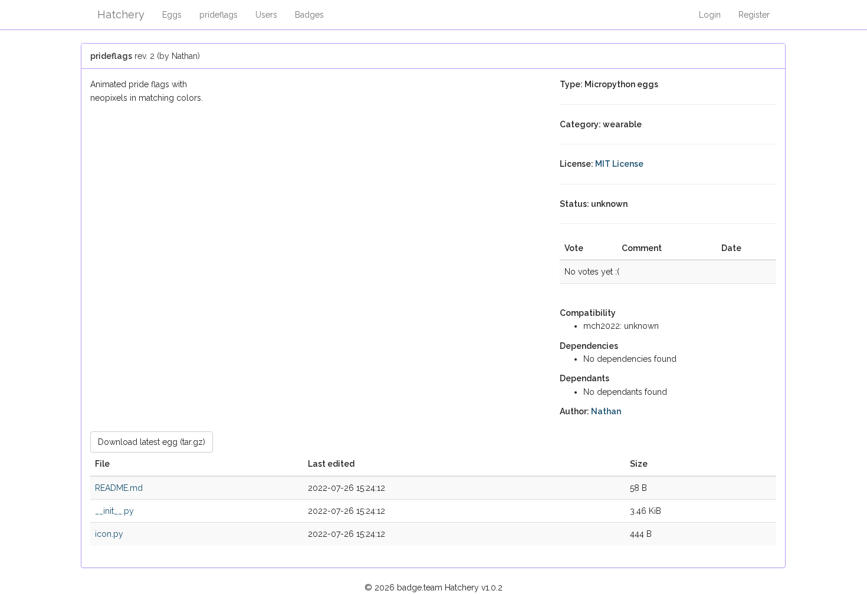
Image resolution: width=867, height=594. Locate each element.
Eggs (172, 14)
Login (710, 14)
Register (754, 14)
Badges (309, 14)
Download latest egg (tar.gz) (151, 442)
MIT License (619, 164)
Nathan (606, 411)
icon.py (109, 534)
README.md (119, 488)
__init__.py (114, 511)
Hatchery (120, 14)
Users (266, 14)
